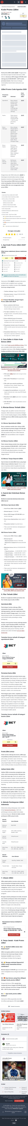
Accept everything (19, 1100)
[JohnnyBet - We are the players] (2, 2)
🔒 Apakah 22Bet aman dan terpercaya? (12, 216)
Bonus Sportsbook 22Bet (9, 200)
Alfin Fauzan (6, 12)
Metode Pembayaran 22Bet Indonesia (10, 210)
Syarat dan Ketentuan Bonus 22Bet (10, 206)
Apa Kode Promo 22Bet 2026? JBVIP (10, 195)
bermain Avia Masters (10, 810)
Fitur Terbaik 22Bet (6, 208)
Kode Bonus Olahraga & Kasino (8, 6)
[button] (14, 255)
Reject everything (9, 1100)
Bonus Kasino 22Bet (8, 202)
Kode (14, 1123)
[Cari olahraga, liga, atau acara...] (14, 2)
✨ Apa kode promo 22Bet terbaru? (11, 226)
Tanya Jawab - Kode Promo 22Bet (10, 214)
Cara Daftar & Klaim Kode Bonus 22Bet (11, 196)
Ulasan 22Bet (5, 212)
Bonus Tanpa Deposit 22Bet (10, 204)
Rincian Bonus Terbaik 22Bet (9, 198)
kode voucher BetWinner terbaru (16, 345)
